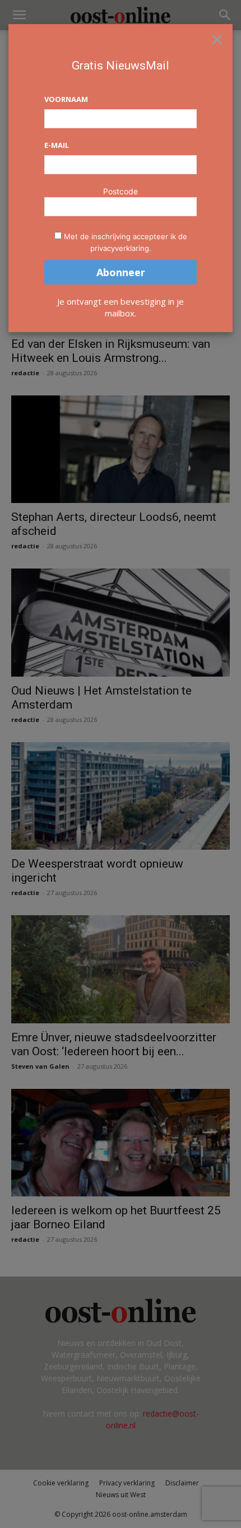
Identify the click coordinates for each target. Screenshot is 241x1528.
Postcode (120, 191)
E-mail (56, 145)
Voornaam (66, 99)
